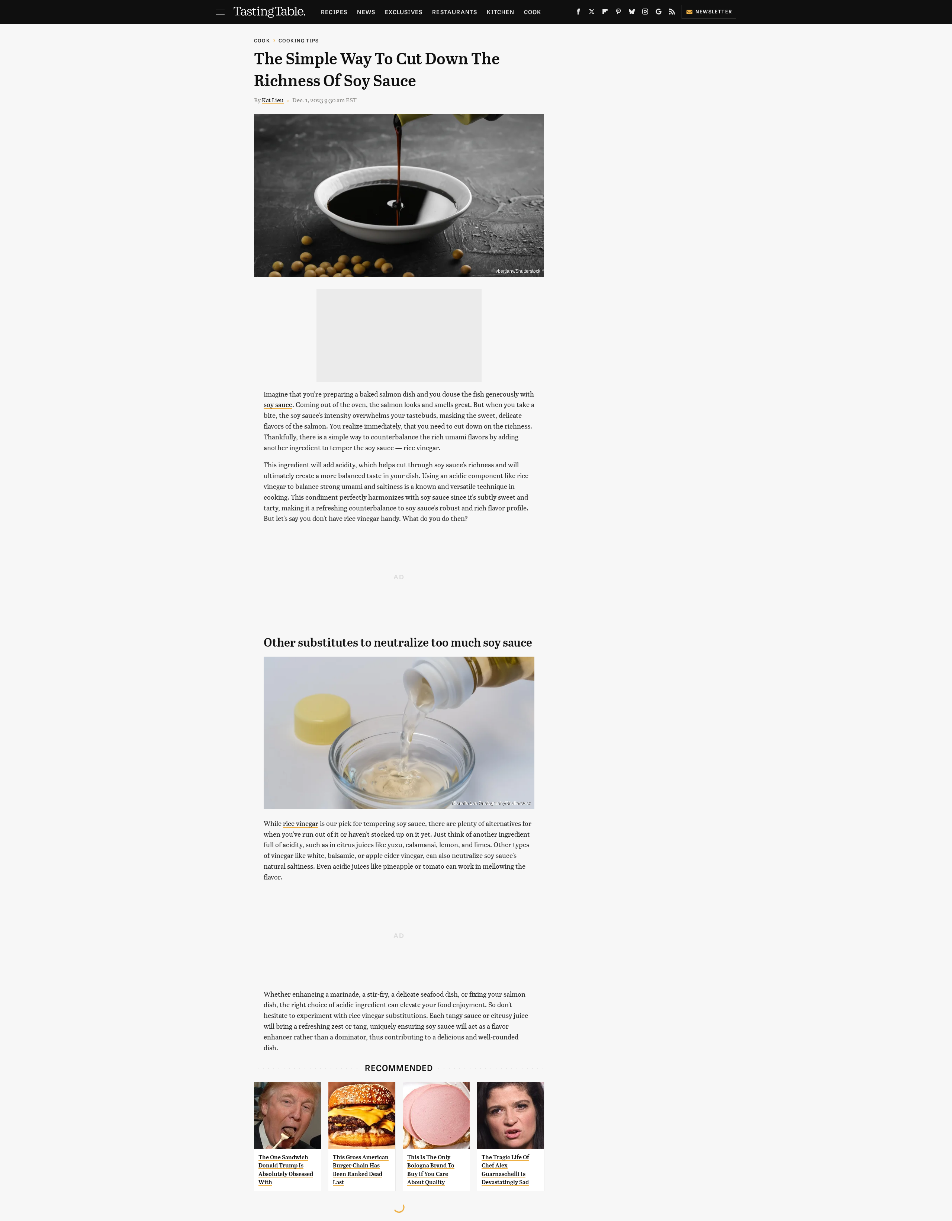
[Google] (658, 13)
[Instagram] (645, 13)
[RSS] (672, 13)
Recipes (334, 11)
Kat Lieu (273, 100)
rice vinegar (300, 823)
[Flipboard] (605, 13)
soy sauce (278, 404)
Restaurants (454, 11)
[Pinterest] (618, 13)
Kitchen (500, 11)
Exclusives (403, 11)
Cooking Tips (299, 40)
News (366, 11)
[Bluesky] (632, 13)
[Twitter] (591, 13)
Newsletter (713, 11)
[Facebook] (578, 13)
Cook (532, 11)
